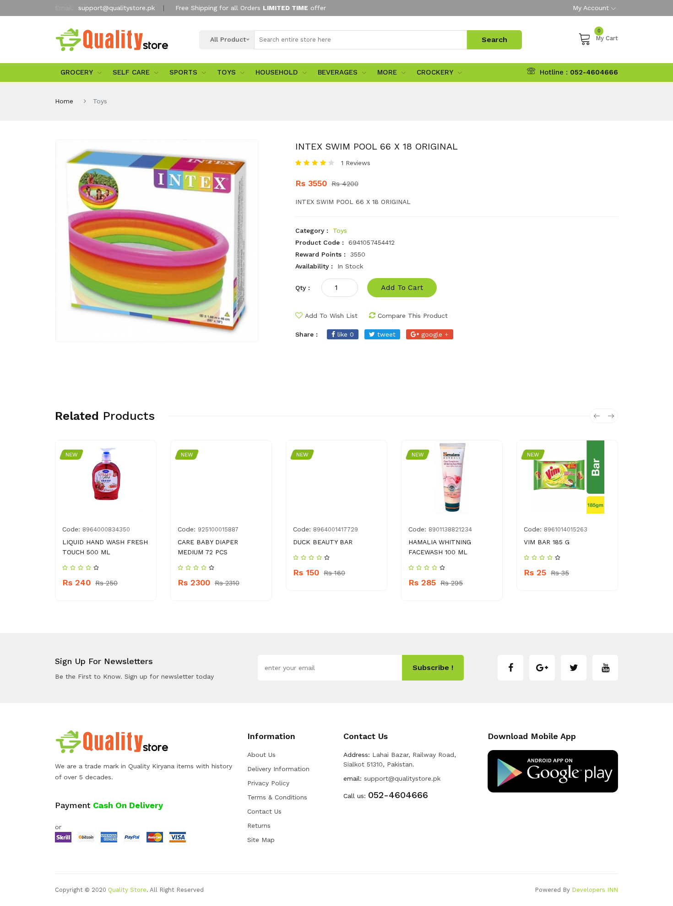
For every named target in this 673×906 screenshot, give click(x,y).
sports (183, 72)
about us (261, 754)
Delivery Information (278, 768)
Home (64, 101)
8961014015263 (565, 529)
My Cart (607, 37)
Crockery (435, 72)
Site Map (261, 839)
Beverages (338, 72)
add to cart (402, 287)
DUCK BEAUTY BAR (323, 542)
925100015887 (218, 529)
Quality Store (127, 889)
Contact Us (264, 811)
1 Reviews (355, 162)
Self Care (131, 72)
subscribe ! (432, 667)
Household (276, 72)
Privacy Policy (268, 783)
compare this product (413, 315)
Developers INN (595, 889)
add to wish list (331, 315)
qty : (302, 287)
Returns (259, 825)
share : (306, 334)
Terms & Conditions (277, 797)
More (387, 72)
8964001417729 (335, 529)
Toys (226, 72)
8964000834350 (106, 529)
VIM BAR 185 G (547, 542)
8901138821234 (450, 529)
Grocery (76, 72)
